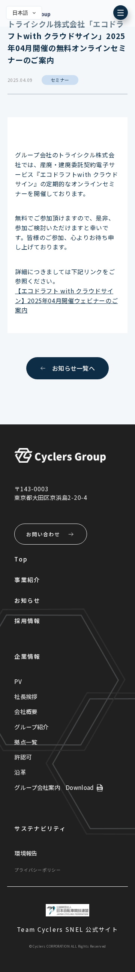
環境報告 (25, 853)
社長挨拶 (25, 696)
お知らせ (27, 600)
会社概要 (25, 711)
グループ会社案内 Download (54, 787)
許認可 (23, 757)
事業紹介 (27, 579)
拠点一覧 (25, 742)
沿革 (20, 772)
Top (21, 559)
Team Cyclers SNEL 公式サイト (67, 929)
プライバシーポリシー (37, 870)
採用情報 (27, 620)
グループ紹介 (31, 727)
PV (18, 681)
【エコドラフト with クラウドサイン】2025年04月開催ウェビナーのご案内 (66, 300)
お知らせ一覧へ (73, 368)
